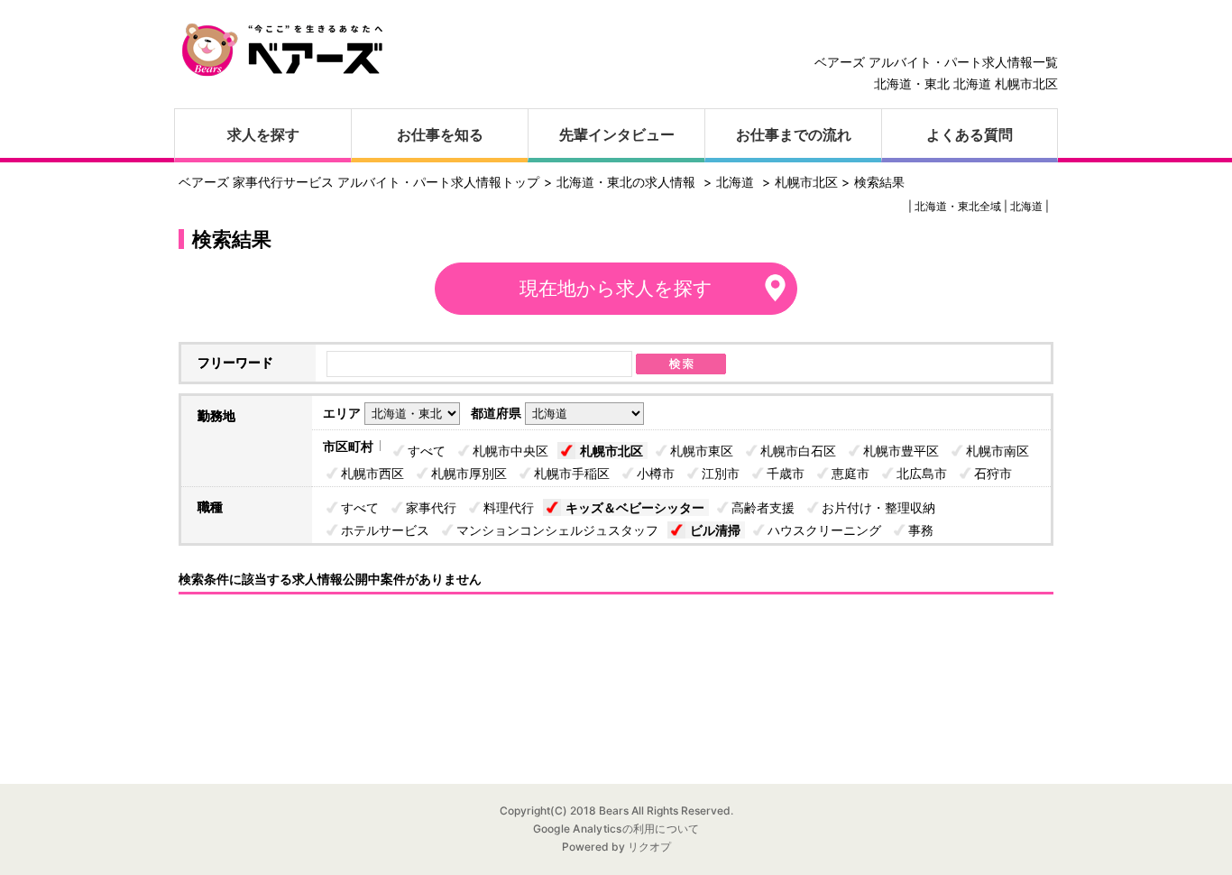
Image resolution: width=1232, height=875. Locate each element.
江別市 (721, 473)
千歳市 (785, 473)
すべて (427, 450)
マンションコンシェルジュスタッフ (557, 530)
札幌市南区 (997, 450)
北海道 (735, 181)
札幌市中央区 (510, 450)
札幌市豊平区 (901, 450)
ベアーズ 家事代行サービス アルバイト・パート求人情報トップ (359, 181)
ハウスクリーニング (824, 530)
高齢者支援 (763, 507)
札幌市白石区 (798, 450)
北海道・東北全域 (958, 206)
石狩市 (993, 473)
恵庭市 (850, 473)
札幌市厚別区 (469, 473)
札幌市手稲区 (572, 473)
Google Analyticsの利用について (616, 828)
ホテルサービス (385, 530)
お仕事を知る (440, 134)
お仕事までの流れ (793, 134)
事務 (920, 530)
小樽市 (656, 473)
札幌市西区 (372, 473)
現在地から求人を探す (616, 288)
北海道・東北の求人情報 (627, 181)
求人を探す (263, 134)
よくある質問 (969, 134)
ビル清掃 (715, 530)
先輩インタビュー (617, 134)
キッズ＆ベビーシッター (634, 507)
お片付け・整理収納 (878, 507)
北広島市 (921, 473)
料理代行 (508, 507)
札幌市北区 (611, 450)
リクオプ (648, 846)
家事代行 (431, 507)
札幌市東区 (701, 450)
